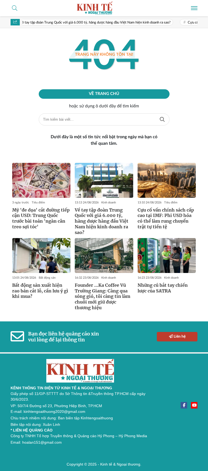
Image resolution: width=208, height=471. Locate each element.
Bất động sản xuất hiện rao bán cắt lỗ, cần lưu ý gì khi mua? (40, 290)
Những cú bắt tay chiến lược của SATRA (163, 288)
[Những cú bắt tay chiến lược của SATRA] (167, 255)
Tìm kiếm (162, 119)
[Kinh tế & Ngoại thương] (104, 8)
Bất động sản (47, 277)
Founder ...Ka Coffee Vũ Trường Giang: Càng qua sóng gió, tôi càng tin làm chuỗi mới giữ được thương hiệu (102, 296)
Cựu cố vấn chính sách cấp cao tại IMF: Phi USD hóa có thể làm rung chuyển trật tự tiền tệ (166, 218)
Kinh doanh (108, 202)
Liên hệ (179, 336)
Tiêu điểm (38, 202)
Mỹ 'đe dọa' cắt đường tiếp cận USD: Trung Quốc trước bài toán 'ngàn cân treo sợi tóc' (41, 218)
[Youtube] (194, 405)
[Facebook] (184, 405)
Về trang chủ (104, 94)
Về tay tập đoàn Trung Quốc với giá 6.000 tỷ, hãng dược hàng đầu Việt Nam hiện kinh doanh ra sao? (89, 22)
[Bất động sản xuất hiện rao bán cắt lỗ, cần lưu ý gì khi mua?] (41, 255)
